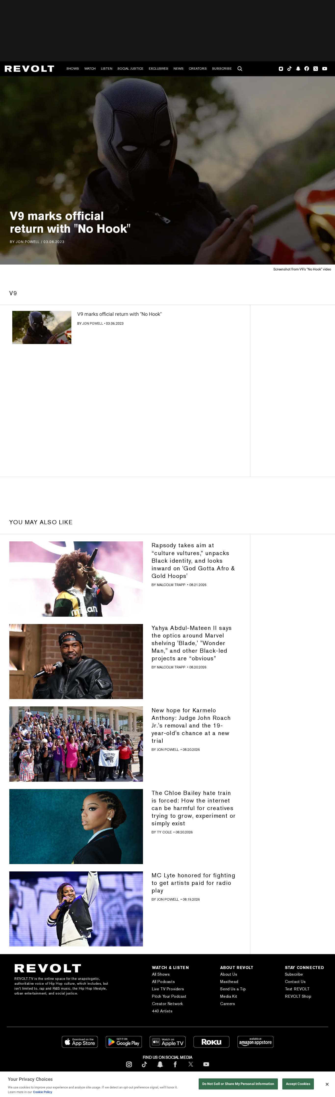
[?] (41, 327)
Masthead (229, 981)
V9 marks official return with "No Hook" (119, 314)
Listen (106, 68)
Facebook (306, 68)
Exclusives (158, 68)
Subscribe (222, 68)
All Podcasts (163, 981)
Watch (90, 68)
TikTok (289, 68)
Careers (227, 1003)
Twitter (315, 68)
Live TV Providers (168, 989)
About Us (228, 974)
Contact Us (295, 981)
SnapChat (298, 68)
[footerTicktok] (144, 1068)
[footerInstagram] (129, 1068)
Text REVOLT (297, 989)
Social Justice (130, 68)
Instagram (281, 68)
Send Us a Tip (233, 989)
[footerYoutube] (206, 1068)
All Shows (161, 974)
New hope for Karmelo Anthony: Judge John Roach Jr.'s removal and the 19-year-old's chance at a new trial (191, 725)
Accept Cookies (298, 1084)
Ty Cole (164, 832)
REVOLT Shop (298, 996)
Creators (198, 68)
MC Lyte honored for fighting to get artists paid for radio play (193, 882)
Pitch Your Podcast (169, 996)
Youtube (324, 69)
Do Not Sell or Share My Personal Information (238, 1084)
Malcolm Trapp (171, 585)
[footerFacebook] (175, 1068)
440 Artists (162, 1011)
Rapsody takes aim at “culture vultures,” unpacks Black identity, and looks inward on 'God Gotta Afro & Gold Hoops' (193, 560)
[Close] (327, 1084)
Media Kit (228, 996)
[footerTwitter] (191, 1068)
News (178, 68)
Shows (72, 68)
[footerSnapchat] (160, 1068)
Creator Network (167, 1003)
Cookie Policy (42, 1092)
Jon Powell (92, 323)
